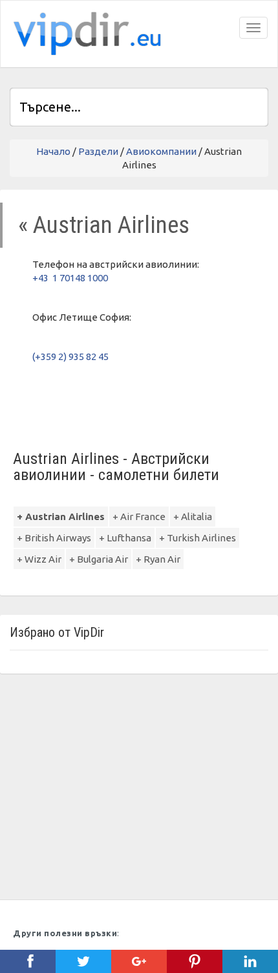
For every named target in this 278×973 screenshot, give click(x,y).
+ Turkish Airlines (197, 537)
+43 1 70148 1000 (70, 277)
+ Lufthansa (125, 537)
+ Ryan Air (158, 559)
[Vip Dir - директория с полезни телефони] (85, 34)
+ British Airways (54, 537)
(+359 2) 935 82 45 (70, 356)
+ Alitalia (192, 516)
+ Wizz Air (39, 559)
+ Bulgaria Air (98, 559)
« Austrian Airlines (103, 225)
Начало (53, 151)
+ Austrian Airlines (61, 516)
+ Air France (139, 516)
